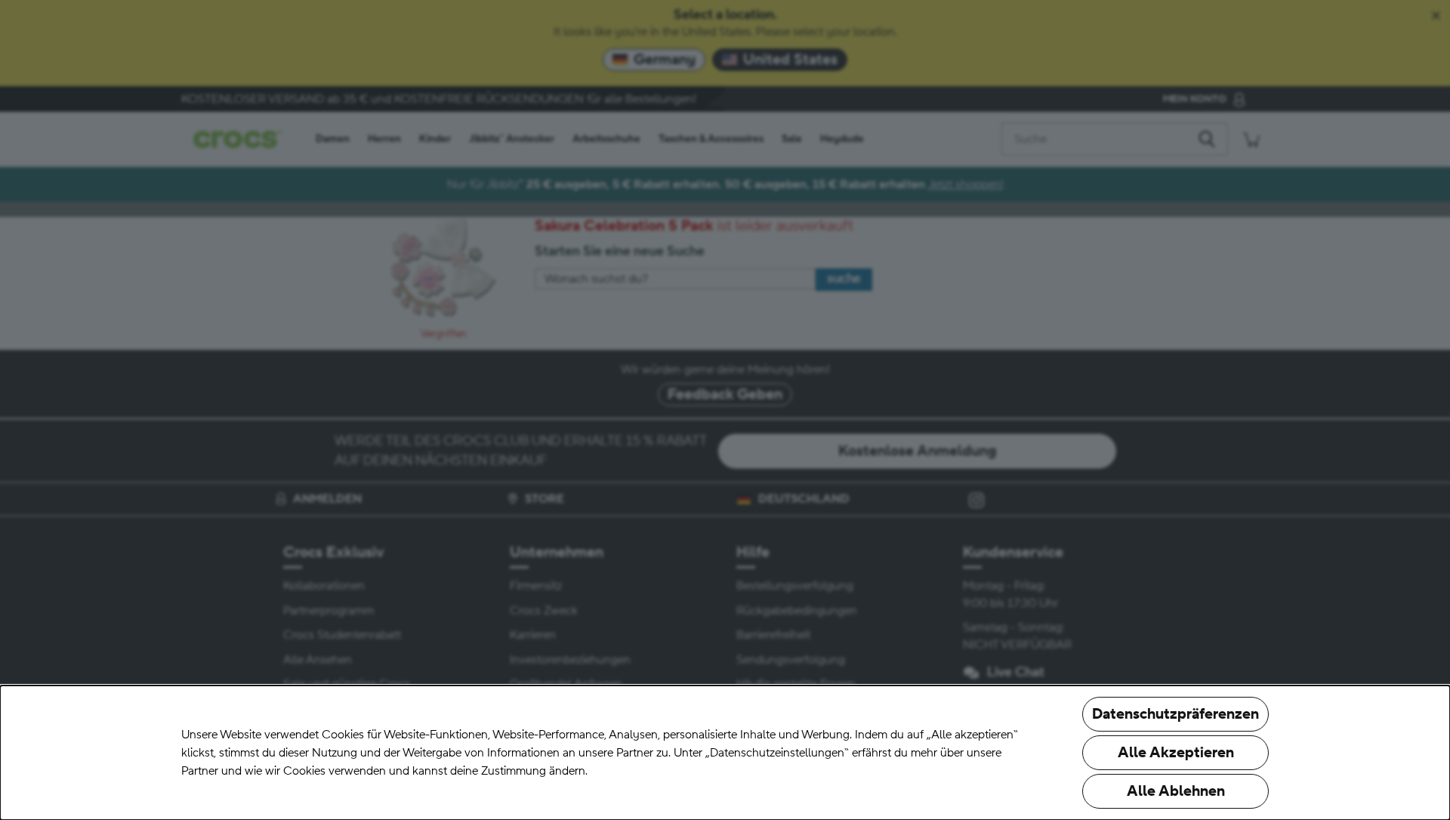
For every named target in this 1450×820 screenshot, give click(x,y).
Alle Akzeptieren (1176, 753)
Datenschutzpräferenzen (1175, 714)
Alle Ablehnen (1176, 791)
